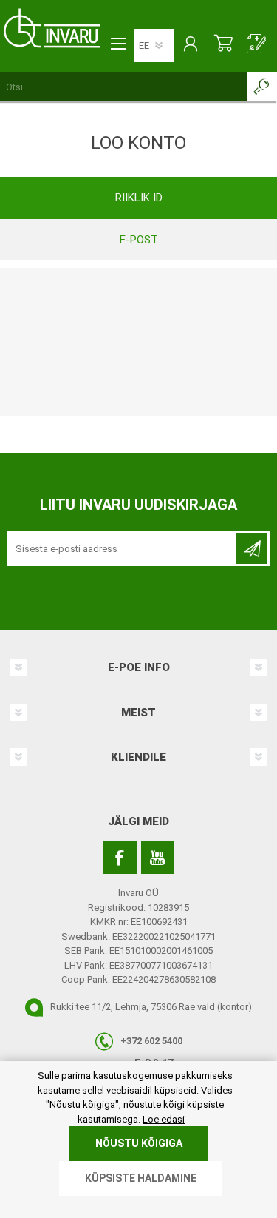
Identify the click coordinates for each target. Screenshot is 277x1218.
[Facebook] (120, 857)
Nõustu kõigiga (138, 1143)
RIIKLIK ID (139, 197)
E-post (139, 239)
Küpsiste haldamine (140, 1178)
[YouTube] (157, 857)
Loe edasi (164, 1119)
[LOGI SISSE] (190, 45)
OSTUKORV (223, 45)
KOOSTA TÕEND (256, 45)
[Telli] (251, 548)
